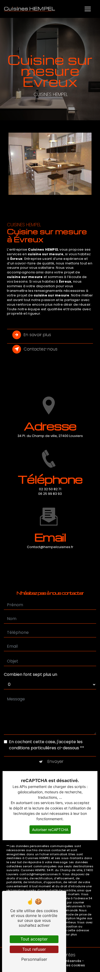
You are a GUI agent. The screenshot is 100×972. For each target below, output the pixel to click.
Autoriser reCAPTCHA (50, 829)
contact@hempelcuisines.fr (50, 547)
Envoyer (55, 761)
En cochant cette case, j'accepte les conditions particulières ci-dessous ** (46, 745)
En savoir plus (37, 335)
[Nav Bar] (88, 9)
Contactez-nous (40, 349)
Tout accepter (34, 939)
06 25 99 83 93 (50, 494)
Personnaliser (34, 959)
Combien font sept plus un (30, 674)
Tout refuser (34, 949)
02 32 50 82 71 (50, 489)
